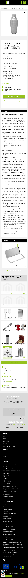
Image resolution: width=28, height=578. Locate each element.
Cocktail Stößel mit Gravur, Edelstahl (8, 330)
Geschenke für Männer (7, 521)
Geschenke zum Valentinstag (9, 533)
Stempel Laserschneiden (8, 496)
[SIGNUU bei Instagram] (4, 560)
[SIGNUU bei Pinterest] (9, 560)
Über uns (5, 436)
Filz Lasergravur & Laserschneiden (10, 491)
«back (25, 8)
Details (4, 111)
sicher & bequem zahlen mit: (13, 397)
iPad (3, 506)
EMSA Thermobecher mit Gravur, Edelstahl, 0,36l (11, 343)
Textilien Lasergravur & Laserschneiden (11, 498)
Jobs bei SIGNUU (6, 441)
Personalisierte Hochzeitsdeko (9, 536)
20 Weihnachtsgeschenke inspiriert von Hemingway (13, 546)
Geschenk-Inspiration (9, 513)
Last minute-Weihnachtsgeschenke (10, 552)
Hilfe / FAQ (5, 466)
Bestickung (5, 478)
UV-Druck (5, 476)
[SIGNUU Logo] (8, 2)
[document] (14, 573)
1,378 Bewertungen (14, 414)
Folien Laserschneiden (7, 493)
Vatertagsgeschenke (7, 523)
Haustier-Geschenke (7, 518)
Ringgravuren (5, 511)
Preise (4, 453)
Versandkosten (15, 84)
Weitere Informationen (21, 573)
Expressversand (6, 383)
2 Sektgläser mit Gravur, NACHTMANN (9, 317)
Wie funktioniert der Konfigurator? (10, 464)
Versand (4, 454)
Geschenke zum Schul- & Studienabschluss (12, 524)
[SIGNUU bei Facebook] (14, 560)
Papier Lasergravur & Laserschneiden (10, 488)
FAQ (4, 373)
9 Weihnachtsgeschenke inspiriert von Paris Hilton (13, 547)
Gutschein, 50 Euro (9, 356)
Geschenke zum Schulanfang (9, 529)
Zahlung (4, 456)
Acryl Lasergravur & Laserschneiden (10, 485)
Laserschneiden (6, 475)
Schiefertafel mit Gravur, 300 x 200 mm (9, 291)
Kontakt (6, 367)
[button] (24, 13)
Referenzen (5, 443)
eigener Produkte (9, 381)
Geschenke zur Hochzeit (8, 539)
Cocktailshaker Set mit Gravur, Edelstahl (9, 304)
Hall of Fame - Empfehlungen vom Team (11, 554)
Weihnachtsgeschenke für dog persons (11, 549)
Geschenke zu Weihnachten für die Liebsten (12, 542)
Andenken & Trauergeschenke (9, 541)
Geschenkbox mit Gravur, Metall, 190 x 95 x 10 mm (16, 265)
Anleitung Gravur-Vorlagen (8, 468)
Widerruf (4, 458)
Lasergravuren (6, 473)
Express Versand (12, 90)
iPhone (4, 504)
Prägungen (5, 480)
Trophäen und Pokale (7, 509)
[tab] (14, 111)
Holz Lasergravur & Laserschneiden (10, 486)
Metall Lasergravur (7, 481)
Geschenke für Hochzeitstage (9, 534)
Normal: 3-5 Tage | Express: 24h (15, 423)
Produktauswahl (9, 378)
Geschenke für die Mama (8, 526)
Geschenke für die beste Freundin (10, 520)
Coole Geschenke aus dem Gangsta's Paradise (12, 550)
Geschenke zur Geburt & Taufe (9, 528)
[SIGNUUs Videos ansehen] (24, 560)
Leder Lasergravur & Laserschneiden (10, 489)
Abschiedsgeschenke (7, 516)
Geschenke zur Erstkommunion (9, 537)
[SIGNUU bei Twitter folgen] (19, 560)
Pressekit (5, 444)
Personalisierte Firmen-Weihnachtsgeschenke (12, 544)
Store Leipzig (5, 440)
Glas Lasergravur (6, 494)
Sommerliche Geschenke (8, 531)
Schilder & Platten (6, 508)
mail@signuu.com (7, 371)
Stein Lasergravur (6, 483)
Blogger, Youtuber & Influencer (9, 446)
